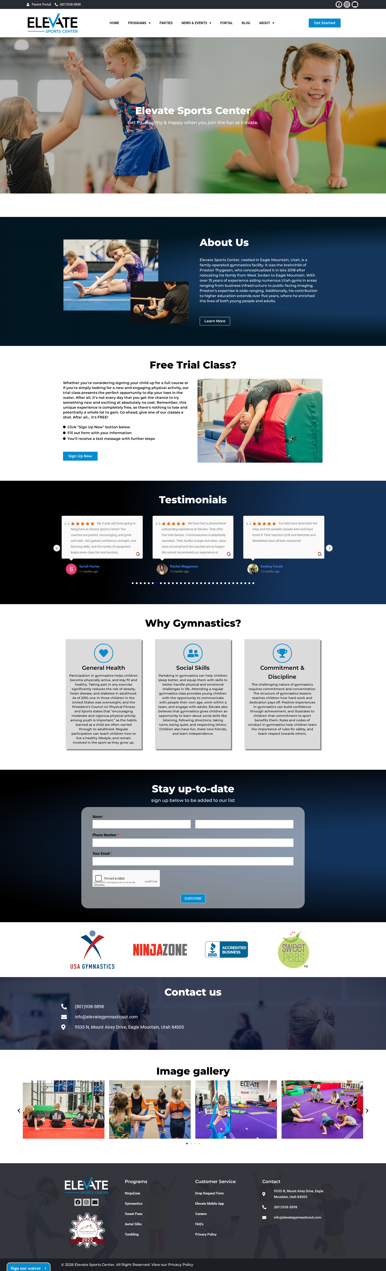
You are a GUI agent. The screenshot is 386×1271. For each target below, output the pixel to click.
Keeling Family (181, 566)
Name (98, 817)
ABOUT (264, 23)
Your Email (102, 853)
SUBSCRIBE (193, 899)
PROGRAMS (137, 23)
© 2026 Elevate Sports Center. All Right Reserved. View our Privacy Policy (127, 1265)
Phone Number (105, 835)
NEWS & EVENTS (194, 23)
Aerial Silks (133, 1224)
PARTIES (166, 23)
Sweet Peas (134, 1214)
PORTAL (226, 23)
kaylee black (270, 566)
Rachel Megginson (93, 566)
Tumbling (132, 1234)
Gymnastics (134, 1204)
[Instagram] (347, 4)
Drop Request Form (209, 1193)
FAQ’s (199, 1224)
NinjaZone (132, 1193)
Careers (201, 1214)
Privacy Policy (205, 1234)
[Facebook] (339, 4)
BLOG (246, 23)
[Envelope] (355, 4)
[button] (19, 1110)
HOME (114, 23)
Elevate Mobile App (209, 1204)
